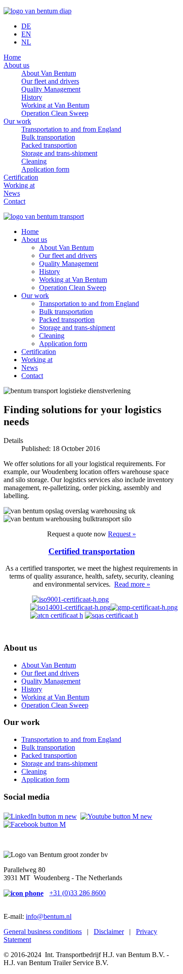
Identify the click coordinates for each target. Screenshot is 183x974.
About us (16, 65)
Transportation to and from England (71, 129)
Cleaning (34, 161)
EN (26, 34)
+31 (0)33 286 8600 (77, 893)
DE (26, 26)
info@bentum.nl (49, 916)
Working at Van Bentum (55, 105)
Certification (21, 177)
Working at (19, 185)
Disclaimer (109, 931)
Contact (14, 201)
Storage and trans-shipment (59, 153)
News (12, 193)
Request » (122, 534)
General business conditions (43, 931)
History (31, 97)
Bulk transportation (48, 137)
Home (12, 57)
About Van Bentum (48, 73)
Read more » (132, 584)
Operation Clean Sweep (54, 113)
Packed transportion (49, 145)
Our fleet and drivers (50, 81)
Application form (45, 169)
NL (26, 42)
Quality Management (50, 89)
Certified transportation (91, 551)
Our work (17, 121)
